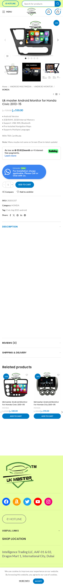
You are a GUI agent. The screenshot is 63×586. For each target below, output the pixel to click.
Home (5, 86)
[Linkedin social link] (21, 215)
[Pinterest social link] (17, 215)
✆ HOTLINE (10, 3)
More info (24, 581)
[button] (15, 416)
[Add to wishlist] (26, 375)
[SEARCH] (58, 4)
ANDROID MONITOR (43, 86)
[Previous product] (53, 94)
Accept (38, 581)
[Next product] (59, 94)
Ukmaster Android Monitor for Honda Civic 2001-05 (14, 403)
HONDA (5, 89)
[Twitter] (27, 502)
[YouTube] (38, 502)
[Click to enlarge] (7, 56)
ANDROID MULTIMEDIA (21, 86)
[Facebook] (6, 502)
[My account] (48, 12)
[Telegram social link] (25, 215)
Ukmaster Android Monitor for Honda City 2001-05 (46, 403)
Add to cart (24, 184)
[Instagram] (48, 502)
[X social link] (14, 215)
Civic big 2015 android (16, 210)
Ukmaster (15, 241)
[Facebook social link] (10, 215)
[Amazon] (17, 502)
